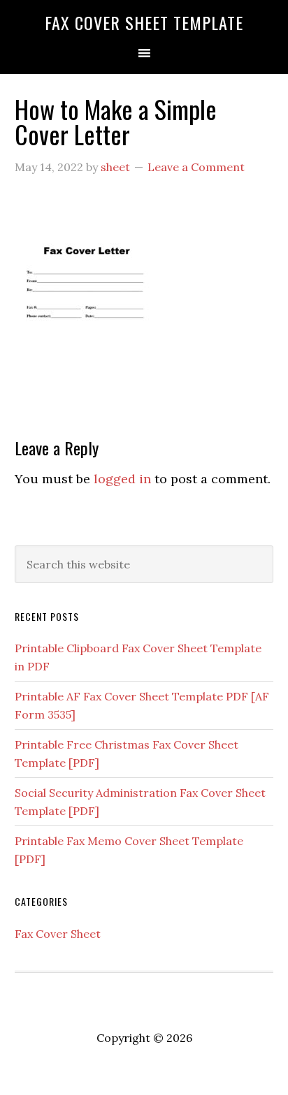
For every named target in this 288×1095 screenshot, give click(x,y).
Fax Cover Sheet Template (144, 22)
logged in (122, 479)
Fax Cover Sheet (58, 934)
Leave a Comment (196, 167)
